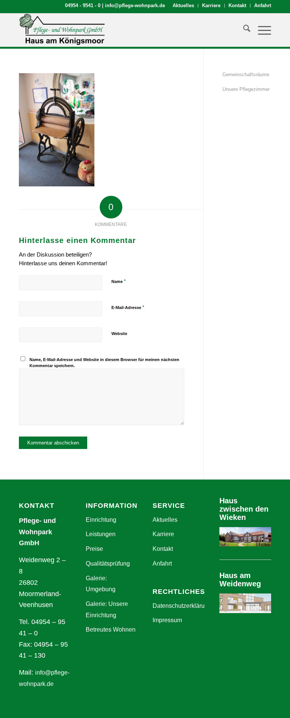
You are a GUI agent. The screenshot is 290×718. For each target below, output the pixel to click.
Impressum (167, 620)
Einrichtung (101, 520)
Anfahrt (262, 5)
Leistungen (101, 534)
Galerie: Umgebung (101, 584)
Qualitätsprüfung (108, 563)
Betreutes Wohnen (111, 629)
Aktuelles (183, 5)
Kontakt (237, 5)
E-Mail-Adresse (127, 307)
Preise (94, 549)
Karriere (211, 5)
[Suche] (243, 30)
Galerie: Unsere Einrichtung (107, 609)
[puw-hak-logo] (62, 30)
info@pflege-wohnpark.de (135, 5)
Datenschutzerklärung (178, 606)
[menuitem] (183, 6)
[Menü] (260, 30)
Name (118, 281)
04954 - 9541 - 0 (82, 5)
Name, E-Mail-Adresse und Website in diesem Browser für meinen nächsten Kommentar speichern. (104, 362)
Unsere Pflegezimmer (246, 89)
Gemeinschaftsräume (245, 74)
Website (119, 333)
